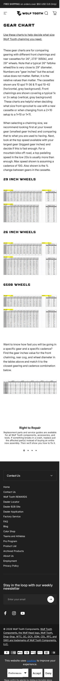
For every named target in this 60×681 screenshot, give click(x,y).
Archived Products (13, 551)
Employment (10, 560)
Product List (9, 546)
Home (6, 486)
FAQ (5, 521)
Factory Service (11, 516)
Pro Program (10, 541)
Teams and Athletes (14, 536)
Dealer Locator (11, 501)
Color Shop (9, 531)
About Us (8, 555)
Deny (47, 673)
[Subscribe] (48, 602)
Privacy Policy (11, 565)
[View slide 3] (32, 450)
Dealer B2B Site (11, 506)
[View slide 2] (28, 450)
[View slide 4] (36, 450)
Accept (36, 673)
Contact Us (9, 491)
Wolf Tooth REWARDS (15, 496)
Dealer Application (13, 511)
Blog (5, 526)
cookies (30, 660)
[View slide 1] (24, 450)
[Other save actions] (24, 673)
